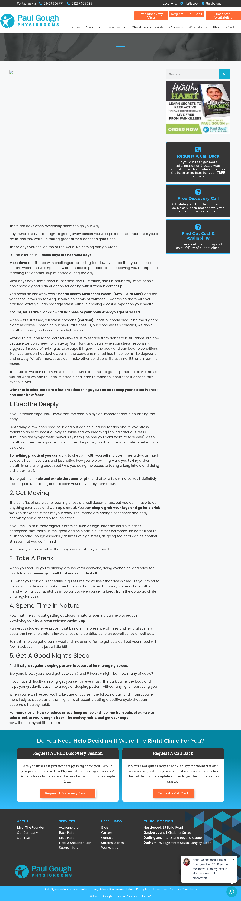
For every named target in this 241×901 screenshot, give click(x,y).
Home (75, 27)
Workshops (197, 27)
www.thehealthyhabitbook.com (34, 723)
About (90, 27)
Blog (216, 27)
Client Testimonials (148, 27)
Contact (233, 27)
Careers (176, 27)
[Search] (224, 74)
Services (114, 27)
